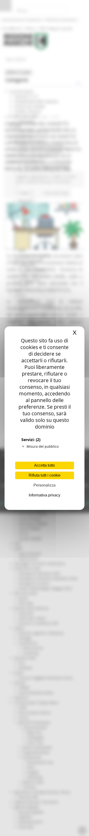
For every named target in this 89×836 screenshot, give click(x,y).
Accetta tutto (44, 465)
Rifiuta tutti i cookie (45, 475)
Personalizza (44, 485)
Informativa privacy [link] (44, 495)
